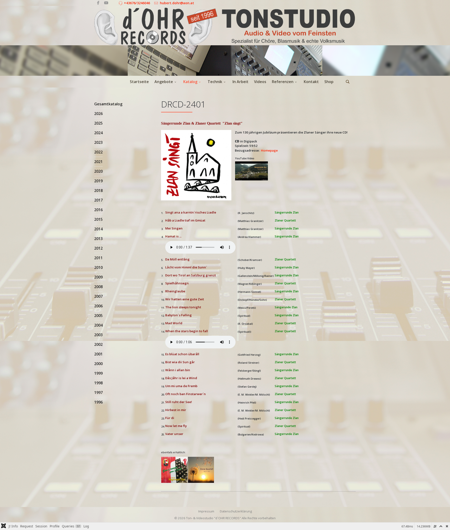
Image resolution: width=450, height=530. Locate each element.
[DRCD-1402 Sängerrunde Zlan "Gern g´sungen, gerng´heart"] (174, 470)
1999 (98, 373)
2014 (98, 229)
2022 (98, 152)
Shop (329, 81)
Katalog (190, 81)
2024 (98, 132)
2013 (98, 238)
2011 (98, 257)
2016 (98, 209)
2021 (98, 161)
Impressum (206, 511)
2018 (98, 190)
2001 (98, 354)
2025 (98, 123)
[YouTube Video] (252, 171)
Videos (260, 81)
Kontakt (311, 81)
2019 (98, 180)
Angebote (163, 81)
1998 (98, 382)
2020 (98, 171)
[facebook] (98, 2)
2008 (98, 286)
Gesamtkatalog (108, 104)
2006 (98, 306)
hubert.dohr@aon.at (177, 3)
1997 (98, 392)
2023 (98, 142)
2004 (98, 325)
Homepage (269, 150)
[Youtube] (106, 2)
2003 (98, 334)
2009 (98, 277)
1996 (98, 402)
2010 (98, 267)
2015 (98, 219)
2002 (98, 344)
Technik (215, 81)
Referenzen (282, 81)
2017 (98, 200)
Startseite (139, 81)
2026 (98, 113)
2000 (98, 363)
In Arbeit (240, 81)
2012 (98, 248)
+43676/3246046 (137, 3)
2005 (98, 315)
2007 (98, 296)
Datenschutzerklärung (236, 511)
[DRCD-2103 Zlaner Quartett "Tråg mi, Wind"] (201, 470)
